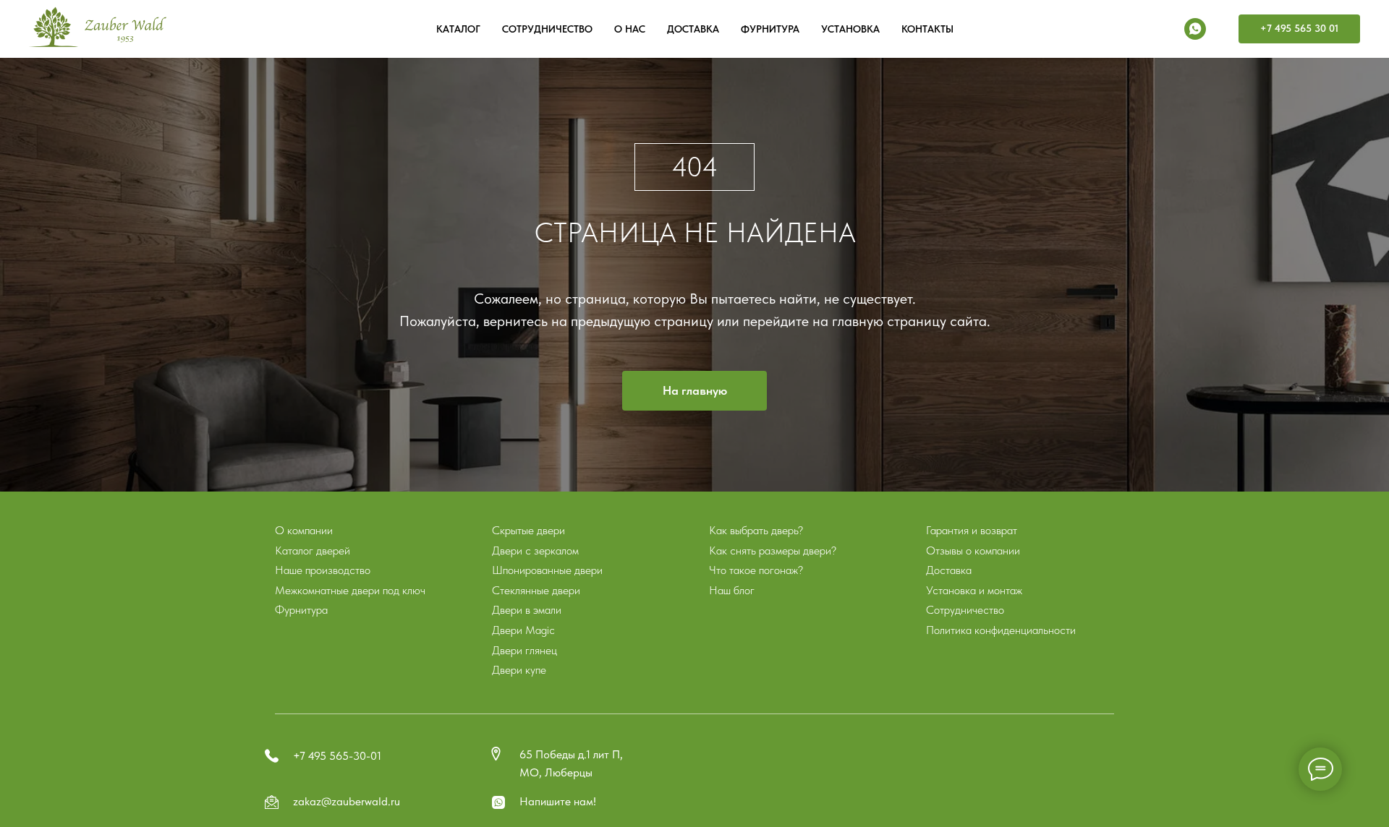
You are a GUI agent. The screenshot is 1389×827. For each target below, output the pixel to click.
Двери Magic (523, 630)
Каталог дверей (312, 550)
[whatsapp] (1195, 29)
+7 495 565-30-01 (337, 756)
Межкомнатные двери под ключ (350, 590)
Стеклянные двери (536, 590)
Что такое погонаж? (756, 570)
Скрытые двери (528, 530)
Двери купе (519, 670)
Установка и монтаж (974, 590)
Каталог (458, 29)
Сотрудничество (547, 29)
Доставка (693, 29)
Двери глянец (524, 650)
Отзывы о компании (973, 550)
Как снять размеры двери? (772, 550)
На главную (695, 390)
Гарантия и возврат (971, 530)
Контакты (927, 29)
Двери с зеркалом (535, 550)
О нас (629, 29)
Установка (850, 29)
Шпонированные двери (547, 570)
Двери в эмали (526, 610)
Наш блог (732, 590)
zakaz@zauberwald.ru (346, 801)
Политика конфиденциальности (1001, 630)
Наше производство (322, 570)
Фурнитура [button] (770, 29)
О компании (304, 530)
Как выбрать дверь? (756, 530)
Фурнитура (301, 610)
